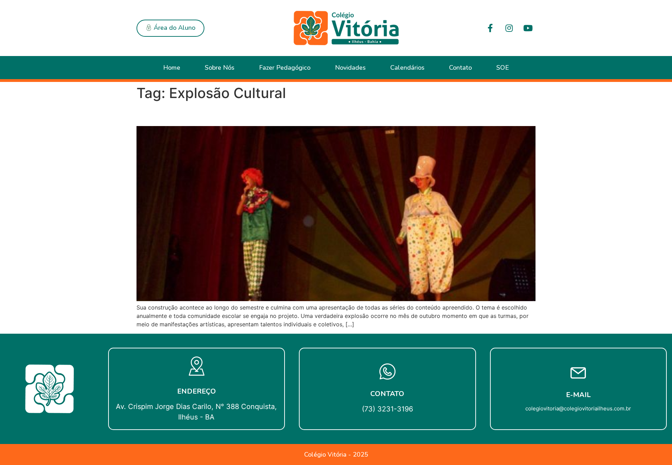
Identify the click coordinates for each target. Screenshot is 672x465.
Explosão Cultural (183, 113)
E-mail (578, 395)
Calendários (407, 67)
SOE (502, 67)
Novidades (350, 67)
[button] (170, 28)
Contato (460, 67)
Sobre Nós (219, 67)
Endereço (196, 391)
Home (171, 67)
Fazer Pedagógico (284, 67)
